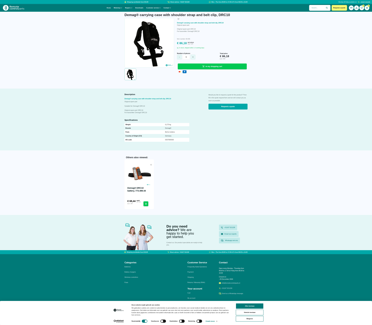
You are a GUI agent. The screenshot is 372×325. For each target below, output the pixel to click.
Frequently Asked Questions (197, 267)
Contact (166, 8)
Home (109, 8)
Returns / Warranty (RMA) (196, 282)
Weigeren (249, 318)
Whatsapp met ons (231, 240)
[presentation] (319, 8)
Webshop (117, 8)
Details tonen (210, 321)
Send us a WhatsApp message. (232, 293)
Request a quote (339, 8)
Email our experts (230, 234)
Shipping (190, 277)
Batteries (127, 267)
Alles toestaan (249, 306)
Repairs (128, 8)
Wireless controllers (131, 277)
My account (191, 298)
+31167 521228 (365, 2)
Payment (190, 272)
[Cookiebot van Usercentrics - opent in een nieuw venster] (118, 321)
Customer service (152, 8)
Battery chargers (130, 272)
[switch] (163, 321)
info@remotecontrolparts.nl (231, 283)
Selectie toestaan (249, 312)
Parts (126, 282)
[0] (361, 8)
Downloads (139, 8)
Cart (188, 293)
